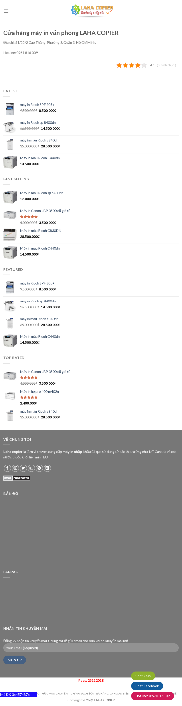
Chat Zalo (143, 676)
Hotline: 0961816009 (152, 696)
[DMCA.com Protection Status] (16, 477)
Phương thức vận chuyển (47, 693)
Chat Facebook (147, 686)
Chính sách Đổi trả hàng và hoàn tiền (100, 693)
